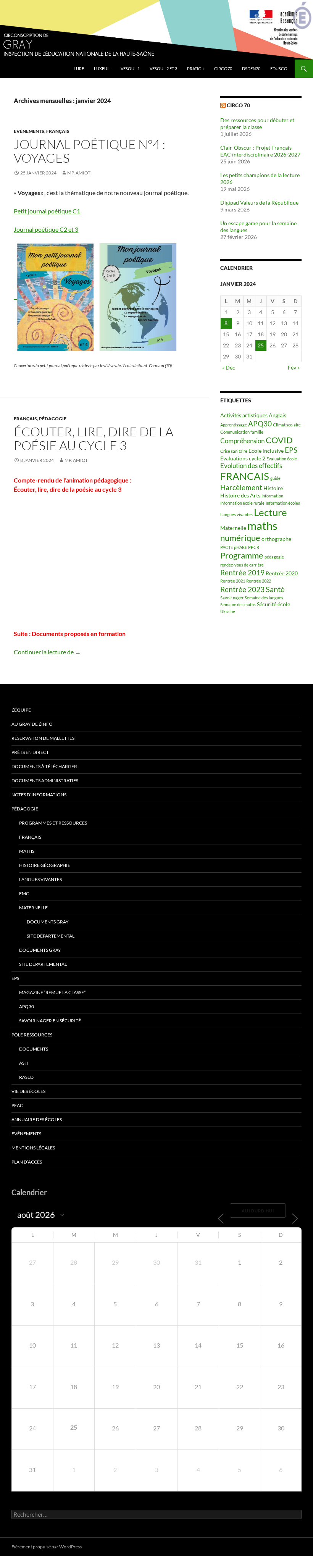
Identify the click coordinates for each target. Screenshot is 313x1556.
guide (275, 478)
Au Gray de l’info (32, 724)
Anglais (277, 415)
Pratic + (195, 68)
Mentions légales (33, 1148)
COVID (279, 440)
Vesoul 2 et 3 (163, 68)
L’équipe (21, 710)
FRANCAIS (244, 476)
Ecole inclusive (266, 450)
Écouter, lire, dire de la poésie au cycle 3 (93, 438)
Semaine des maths (238, 604)
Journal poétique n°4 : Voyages (89, 151)
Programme (241, 555)
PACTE (226, 547)
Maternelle (233, 528)
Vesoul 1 (130, 68)
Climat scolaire (287, 424)
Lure (79, 68)
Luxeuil (102, 68)
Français (57, 131)
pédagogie (274, 556)
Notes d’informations (38, 794)
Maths (26, 851)
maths (262, 525)
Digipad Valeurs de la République (259, 202)
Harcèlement (241, 487)
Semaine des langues (264, 597)
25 (261, 345)
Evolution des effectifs (251, 466)
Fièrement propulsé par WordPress (46, 1547)
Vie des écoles (28, 1091)
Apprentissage (233, 424)
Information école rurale (242, 502)
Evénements (29, 131)
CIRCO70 (223, 68)
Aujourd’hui (258, 1210)
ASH (23, 1063)
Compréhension (242, 441)
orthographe (276, 539)
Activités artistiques (244, 415)
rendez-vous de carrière (242, 564)
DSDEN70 (251, 68)
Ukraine (227, 611)
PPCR (253, 547)
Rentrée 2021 (232, 580)
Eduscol (280, 68)
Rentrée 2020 (282, 573)
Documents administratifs (44, 780)
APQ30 (260, 424)
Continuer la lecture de (47, 651)
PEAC (17, 1105)
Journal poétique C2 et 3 (46, 229)
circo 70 (238, 105)
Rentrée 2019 (242, 572)
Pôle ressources (31, 1035)
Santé (275, 589)
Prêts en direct (30, 752)
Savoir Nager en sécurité (50, 1020)
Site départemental (50, 936)
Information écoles (283, 502)
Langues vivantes (236, 514)
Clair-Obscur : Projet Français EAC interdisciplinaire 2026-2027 (260, 151)
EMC (24, 893)
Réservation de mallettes (42, 738)
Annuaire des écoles (36, 1119)
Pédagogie (52, 418)
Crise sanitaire (233, 451)
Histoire (273, 488)
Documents (33, 1049)
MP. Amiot (78, 173)
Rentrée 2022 (258, 580)
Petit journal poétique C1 (47, 211)
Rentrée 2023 (242, 589)
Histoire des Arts (240, 495)
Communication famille (241, 431)
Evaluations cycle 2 (242, 458)
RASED (26, 1077)
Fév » (294, 367)
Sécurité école (273, 604)
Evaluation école (281, 458)
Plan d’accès (26, 1162)
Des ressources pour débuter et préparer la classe (257, 123)
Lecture (270, 512)
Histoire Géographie (44, 865)
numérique (240, 538)
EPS (291, 450)
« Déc (228, 367)
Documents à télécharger (44, 766)
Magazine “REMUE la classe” (52, 992)
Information (272, 495)
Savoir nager (232, 597)
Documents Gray (48, 922)
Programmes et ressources (53, 823)
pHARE (240, 547)
